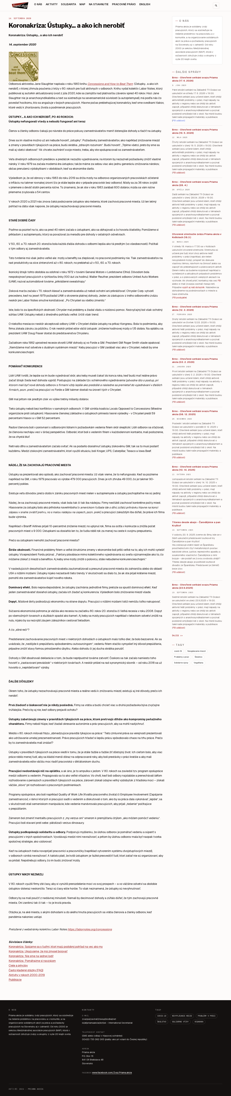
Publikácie (15, 979)
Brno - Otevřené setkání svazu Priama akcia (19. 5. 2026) (195, 131)
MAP (82, 4)
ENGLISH (144, 4)
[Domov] (20, 5)
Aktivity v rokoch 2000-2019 (27, 975)
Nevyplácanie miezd (196, 651)
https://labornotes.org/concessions (90, 929)
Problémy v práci (181, 657)
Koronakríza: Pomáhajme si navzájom (32, 961)
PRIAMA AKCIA (35, 1089)
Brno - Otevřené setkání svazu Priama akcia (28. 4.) (195, 183)
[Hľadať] (216, 5)
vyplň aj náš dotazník (193, 287)
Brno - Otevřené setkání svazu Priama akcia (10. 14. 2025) (195, 468)
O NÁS (38, 4)
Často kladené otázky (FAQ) (26, 970)
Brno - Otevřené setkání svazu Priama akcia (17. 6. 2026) (195, 79)
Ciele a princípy (18, 965)
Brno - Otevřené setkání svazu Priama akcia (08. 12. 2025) (195, 413)
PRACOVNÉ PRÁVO (124, 4)
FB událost (178, 349)
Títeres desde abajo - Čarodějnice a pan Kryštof (196, 524)
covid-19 (178, 651)
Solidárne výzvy (181, 663)
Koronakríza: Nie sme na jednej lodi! (31, 956)
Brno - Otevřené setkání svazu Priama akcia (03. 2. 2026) (195, 360)
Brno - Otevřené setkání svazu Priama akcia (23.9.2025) (195, 586)
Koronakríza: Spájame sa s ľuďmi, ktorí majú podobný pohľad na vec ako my (56, 946)
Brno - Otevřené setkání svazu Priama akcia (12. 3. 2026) (195, 308)
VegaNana (198, 663)
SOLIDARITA (68, 4)
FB (219, 280)
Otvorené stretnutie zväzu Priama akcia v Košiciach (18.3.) (196, 236)
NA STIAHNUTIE (99, 4)
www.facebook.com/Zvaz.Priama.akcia (112, 1072)
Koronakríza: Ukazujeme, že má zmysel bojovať (38, 951)
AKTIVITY (52, 4)
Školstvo (198, 657)
